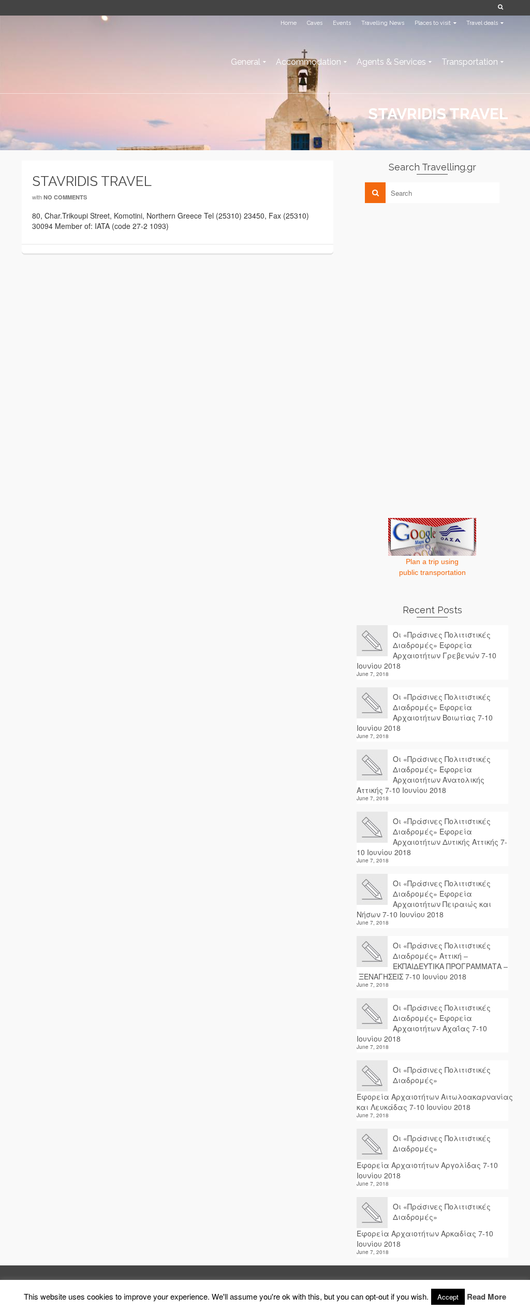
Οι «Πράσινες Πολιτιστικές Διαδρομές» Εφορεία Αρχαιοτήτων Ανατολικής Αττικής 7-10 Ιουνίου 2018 (424, 774)
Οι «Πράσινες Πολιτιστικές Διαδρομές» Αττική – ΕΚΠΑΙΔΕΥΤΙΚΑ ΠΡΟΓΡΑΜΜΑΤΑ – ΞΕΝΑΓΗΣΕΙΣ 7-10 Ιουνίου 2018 (432, 961)
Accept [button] (448, 1297)
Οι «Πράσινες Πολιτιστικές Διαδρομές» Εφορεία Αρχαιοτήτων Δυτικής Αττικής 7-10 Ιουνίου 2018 (432, 836)
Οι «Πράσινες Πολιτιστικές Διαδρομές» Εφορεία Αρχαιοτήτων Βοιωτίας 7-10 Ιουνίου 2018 (425, 712)
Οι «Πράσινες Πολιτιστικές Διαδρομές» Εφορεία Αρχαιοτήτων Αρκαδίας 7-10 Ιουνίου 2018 (425, 1225)
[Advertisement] (434, 283)
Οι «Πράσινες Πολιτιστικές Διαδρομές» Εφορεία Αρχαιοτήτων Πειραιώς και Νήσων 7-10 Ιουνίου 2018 (424, 898)
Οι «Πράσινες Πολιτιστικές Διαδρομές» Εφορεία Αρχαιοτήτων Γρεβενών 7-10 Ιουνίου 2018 (426, 650)
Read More (486, 1296)
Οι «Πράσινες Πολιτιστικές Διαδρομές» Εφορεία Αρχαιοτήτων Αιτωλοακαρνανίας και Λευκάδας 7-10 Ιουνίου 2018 (432, 1088)
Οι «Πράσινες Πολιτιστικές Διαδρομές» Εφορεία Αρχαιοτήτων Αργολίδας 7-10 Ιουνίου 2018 (427, 1156)
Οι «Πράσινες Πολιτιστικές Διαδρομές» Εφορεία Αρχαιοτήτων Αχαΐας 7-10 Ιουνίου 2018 (424, 1023)
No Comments (65, 197)
